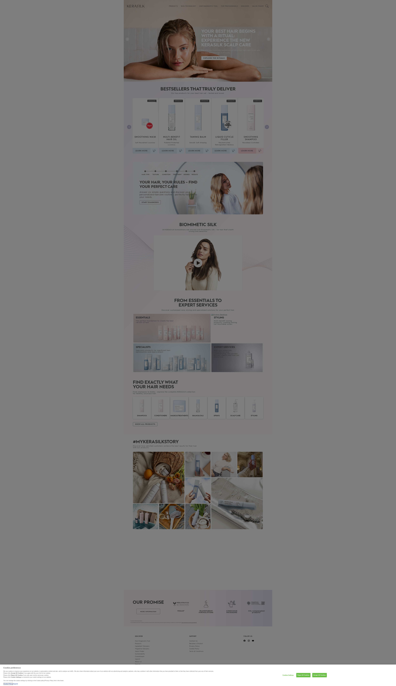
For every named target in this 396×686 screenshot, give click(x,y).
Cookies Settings (288, 675)
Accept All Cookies (319, 675)
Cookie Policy (8, 684)
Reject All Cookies (303, 675)
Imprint (15, 684)
